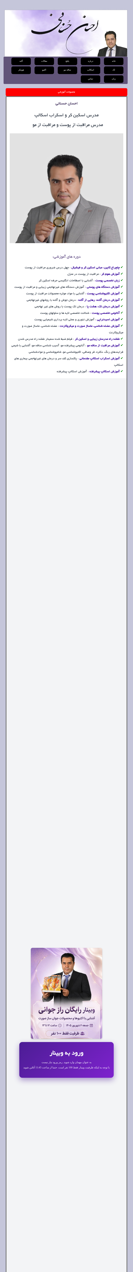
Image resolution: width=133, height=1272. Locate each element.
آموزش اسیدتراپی (108, 319)
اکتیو (44, 70)
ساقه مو (67, 70)
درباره (90, 61)
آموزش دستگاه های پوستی (103, 287)
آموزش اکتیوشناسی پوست (103, 293)
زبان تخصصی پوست (107, 280)
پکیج (67, 61)
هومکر (21, 70)
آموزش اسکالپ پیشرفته (105, 371)
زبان (114, 79)
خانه (114, 61)
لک (113, 70)
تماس (90, 79)
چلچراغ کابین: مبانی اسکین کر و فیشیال (95, 267)
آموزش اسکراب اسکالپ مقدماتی (99, 358)
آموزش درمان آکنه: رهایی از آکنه (99, 300)
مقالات (44, 61)
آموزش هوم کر (110, 274)
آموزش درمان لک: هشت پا (103, 306)
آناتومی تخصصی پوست (106, 313)
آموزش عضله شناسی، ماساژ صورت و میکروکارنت (90, 326)
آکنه (21, 61)
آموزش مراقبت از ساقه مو (103, 345)
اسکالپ (90, 70)
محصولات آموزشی (66, 92)
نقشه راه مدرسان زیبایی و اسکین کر (97, 339)
